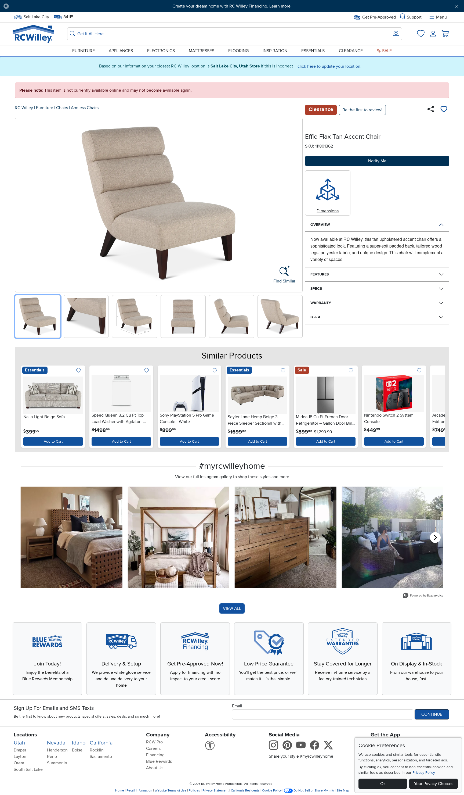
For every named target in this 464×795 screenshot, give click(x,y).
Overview (320, 224)
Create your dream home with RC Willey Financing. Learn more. (232, 6)
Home (119, 791)
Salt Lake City (36, 16)
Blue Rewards (159, 761)
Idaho (78, 743)
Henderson (57, 750)
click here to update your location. (329, 66)
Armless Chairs (85, 107)
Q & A (315, 317)
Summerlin (57, 763)
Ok (383, 783)
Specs (316, 288)
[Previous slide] (21, 204)
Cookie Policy (272, 791)
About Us (154, 768)
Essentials (313, 50)
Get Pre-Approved (379, 17)
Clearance (351, 50)
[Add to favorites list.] (78, 371)
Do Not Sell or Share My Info (314, 791)
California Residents (245, 791)
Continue (431, 714)
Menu (441, 17)
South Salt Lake (28, 769)
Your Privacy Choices (433, 783)
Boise (77, 750)
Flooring (238, 50)
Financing (155, 755)
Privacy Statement (215, 791)
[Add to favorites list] (443, 110)
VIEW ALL (232, 608)
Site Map (342, 791)
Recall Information (139, 791)
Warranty (320, 302)
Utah (19, 743)
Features (319, 274)
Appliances (121, 50)
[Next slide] (296, 204)
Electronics (161, 50)
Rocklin (97, 750)
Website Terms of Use (170, 791)
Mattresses (201, 50)
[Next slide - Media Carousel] (435, 537)
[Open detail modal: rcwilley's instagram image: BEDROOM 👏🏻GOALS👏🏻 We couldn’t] (179, 537)
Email (237, 706)
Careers (153, 748)
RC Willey (24, 107)
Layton (20, 756)
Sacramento (101, 756)
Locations (25, 735)
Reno (52, 756)
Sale (386, 50)
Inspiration (275, 50)
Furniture (83, 50)
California (101, 743)
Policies (194, 791)
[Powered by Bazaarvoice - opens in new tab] (423, 596)
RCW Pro (154, 742)
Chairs (62, 107)
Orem (19, 763)
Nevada (56, 743)
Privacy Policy (423, 772)
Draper (20, 750)
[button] (48, 6)
